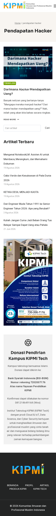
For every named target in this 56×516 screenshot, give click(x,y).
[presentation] (28, 63)
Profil (29, 485)
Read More (11, 119)
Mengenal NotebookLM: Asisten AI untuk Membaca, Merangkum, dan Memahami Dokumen (26, 159)
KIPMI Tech (40, 488)
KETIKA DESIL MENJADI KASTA (21, 192)
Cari (47, 128)
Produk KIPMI (18, 488)
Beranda (12, 485)
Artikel (44, 485)
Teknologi (9, 83)
